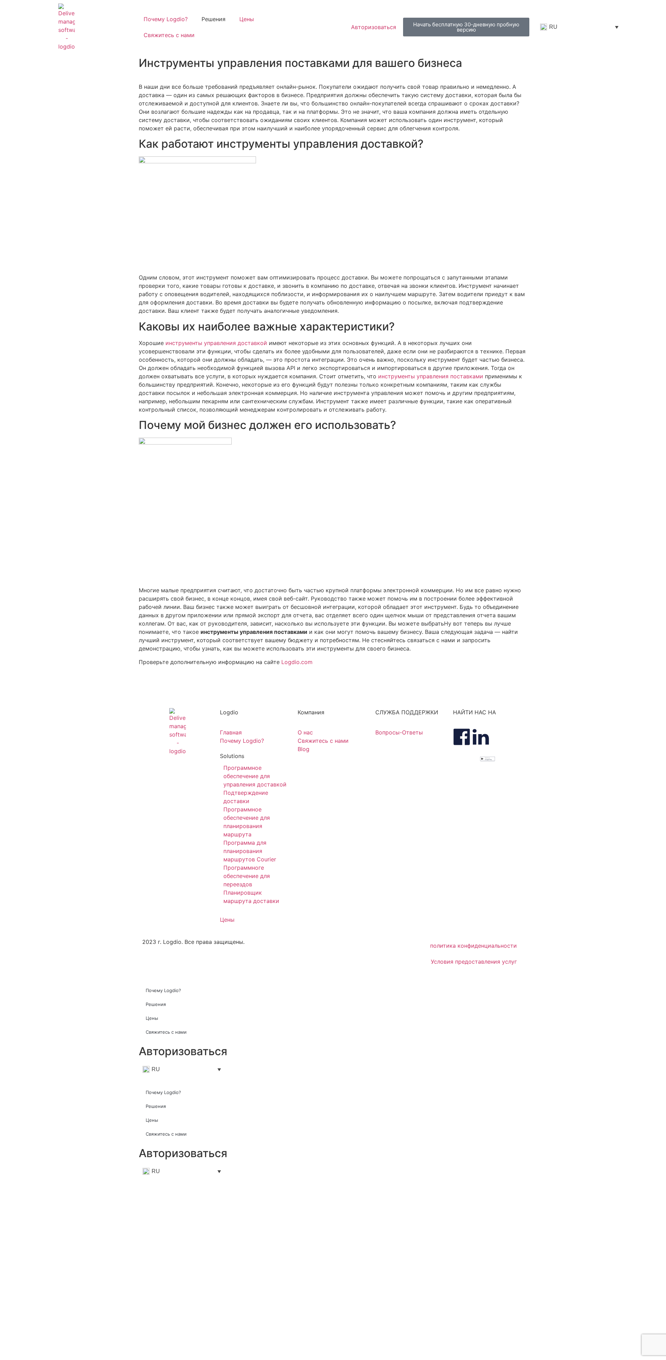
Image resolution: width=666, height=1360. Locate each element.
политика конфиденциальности (473, 945)
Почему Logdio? (166, 19)
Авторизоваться (183, 1051)
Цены (246, 19)
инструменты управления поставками (430, 376)
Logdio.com (297, 662)
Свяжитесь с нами (169, 35)
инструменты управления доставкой (216, 342)
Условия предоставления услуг (474, 961)
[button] (255, 756)
